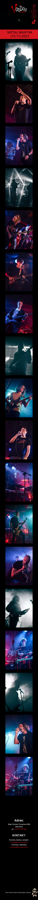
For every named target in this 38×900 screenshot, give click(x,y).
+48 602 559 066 (20, 829)
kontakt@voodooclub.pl (19, 842)
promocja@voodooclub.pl (19, 847)
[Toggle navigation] (19, 20)
